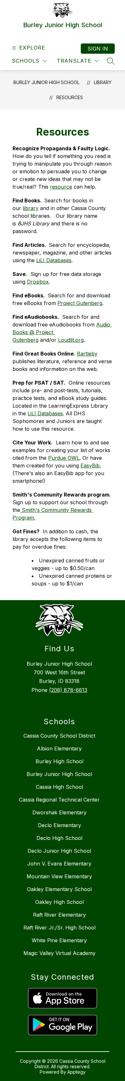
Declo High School (59, 838)
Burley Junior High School (46, 82)
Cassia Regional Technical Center (59, 799)
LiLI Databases (53, 260)
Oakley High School (59, 902)
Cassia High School (59, 787)
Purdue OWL (63, 458)
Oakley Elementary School (59, 889)
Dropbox (38, 281)
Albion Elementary (59, 748)
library (30, 208)
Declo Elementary (59, 825)
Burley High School (59, 761)
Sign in (98, 48)
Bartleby (87, 353)
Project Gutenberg (79, 303)
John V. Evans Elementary (59, 863)
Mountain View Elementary (59, 876)
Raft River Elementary (59, 915)
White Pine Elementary (59, 940)
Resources (69, 97)
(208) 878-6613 (68, 690)
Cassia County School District (59, 735)
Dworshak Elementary (59, 812)
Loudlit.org (71, 340)
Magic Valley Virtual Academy (59, 953)
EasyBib (90, 465)
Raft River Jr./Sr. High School (59, 927)
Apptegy (76, 1072)
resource (61, 187)
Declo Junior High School (59, 851)
